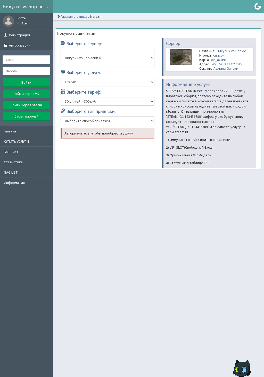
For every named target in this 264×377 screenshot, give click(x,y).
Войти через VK (26, 93)
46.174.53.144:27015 (227, 64)
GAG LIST (11, 172)
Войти (26, 82)
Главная (10, 131)
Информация (14, 182)
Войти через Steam (26, 105)
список (219, 55)
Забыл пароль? (26, 116)
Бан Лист (11, 151)
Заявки (232, 68)
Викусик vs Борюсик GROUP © (28, 6)
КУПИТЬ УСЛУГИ (16, 141)
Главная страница (74, 16)
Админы (219, 68)
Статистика (13, 162)
